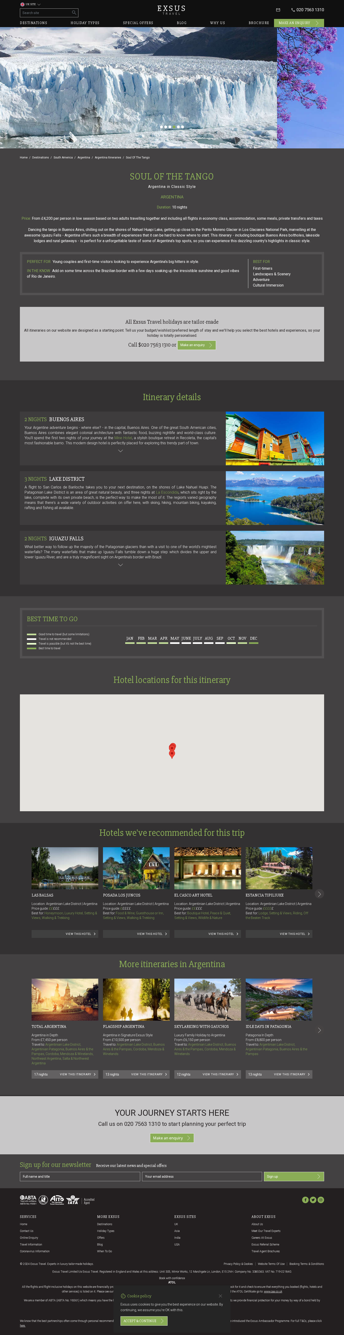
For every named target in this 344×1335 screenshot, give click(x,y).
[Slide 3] (169, 127)
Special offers (138, 23)
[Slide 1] (161, 127)
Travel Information (31, 1244)
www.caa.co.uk (273, 1291)
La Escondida (167, 492)
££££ (126, 908)
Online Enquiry (29, 1237)
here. (23, 1325)
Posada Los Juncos (121, 895)
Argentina (83, 157)
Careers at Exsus (262, 1237)
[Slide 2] (165, 127)
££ (54, 908)
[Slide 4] (174, 127)
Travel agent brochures (266, 1251)
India (177, 1237)
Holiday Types (105, 1231)
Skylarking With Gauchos (201, 1026)
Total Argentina (49, 1026)
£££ (56, 908)
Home (24, 157)
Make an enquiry (294, 23)
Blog (182, 23)
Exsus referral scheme (265, 1244)
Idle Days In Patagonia (268, 1026)
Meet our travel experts (266, 1231)
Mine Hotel (123, 438)
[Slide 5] (178, 127)
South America (63, 157)
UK (176, 1224)
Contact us (26, 1231)
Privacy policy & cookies (238, 1264)
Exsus (172, 9)
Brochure (259, 23)
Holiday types (85, 23)
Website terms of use (271, 1264)
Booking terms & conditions (306, 1264)
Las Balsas (42, 895)
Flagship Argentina (123, 1026)
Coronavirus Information (35, 1251)
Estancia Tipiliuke (265, 895)
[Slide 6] (182, 127)
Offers (101, 1237)
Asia (177, 1231)
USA (177, 1244)
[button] (172, 754)
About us (257, 1224)
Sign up (272, 1176)
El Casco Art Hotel (193, 895)
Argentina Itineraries (108, 157)
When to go (104, 1251)
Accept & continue (140, 1321)
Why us (217, 23)
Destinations (33, 23)
